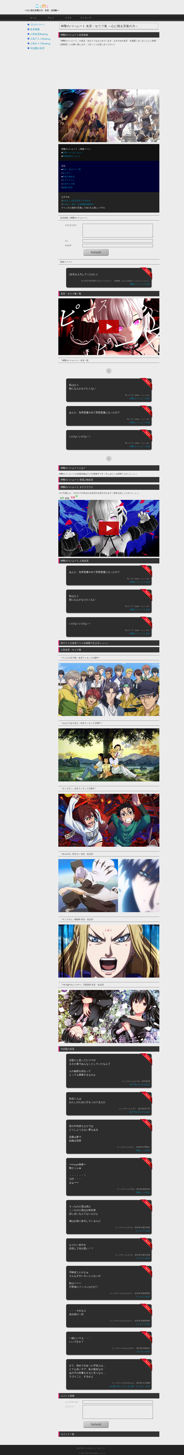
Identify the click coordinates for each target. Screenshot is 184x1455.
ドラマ (68, 17)
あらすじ (67, 173)
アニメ (51, 17)
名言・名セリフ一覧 (72, 169)
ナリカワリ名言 (143, 1230)
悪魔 (73, 497)
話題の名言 (68, 187)
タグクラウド (69, 180)
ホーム (33, 17)
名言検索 (35, 29)
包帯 (62, 498)
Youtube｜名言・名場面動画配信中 (78, 204)
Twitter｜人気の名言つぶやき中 (77, 200)
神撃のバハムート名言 (140, 284)
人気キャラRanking (40, 43)
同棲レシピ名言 (143, 1150)
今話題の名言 (37, 48)
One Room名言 (143, 1351)
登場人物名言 (69, 176)
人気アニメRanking (40, 38)
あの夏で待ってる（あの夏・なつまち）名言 (130, 1386)
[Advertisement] (108, 66)
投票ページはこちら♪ (72, 152)
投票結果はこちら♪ (71, 156)
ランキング (86, 17)
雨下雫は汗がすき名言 (140, 1084)
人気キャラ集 (69, 183)
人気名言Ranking (39, 34)
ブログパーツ (37, 24)
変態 (67, 498)
